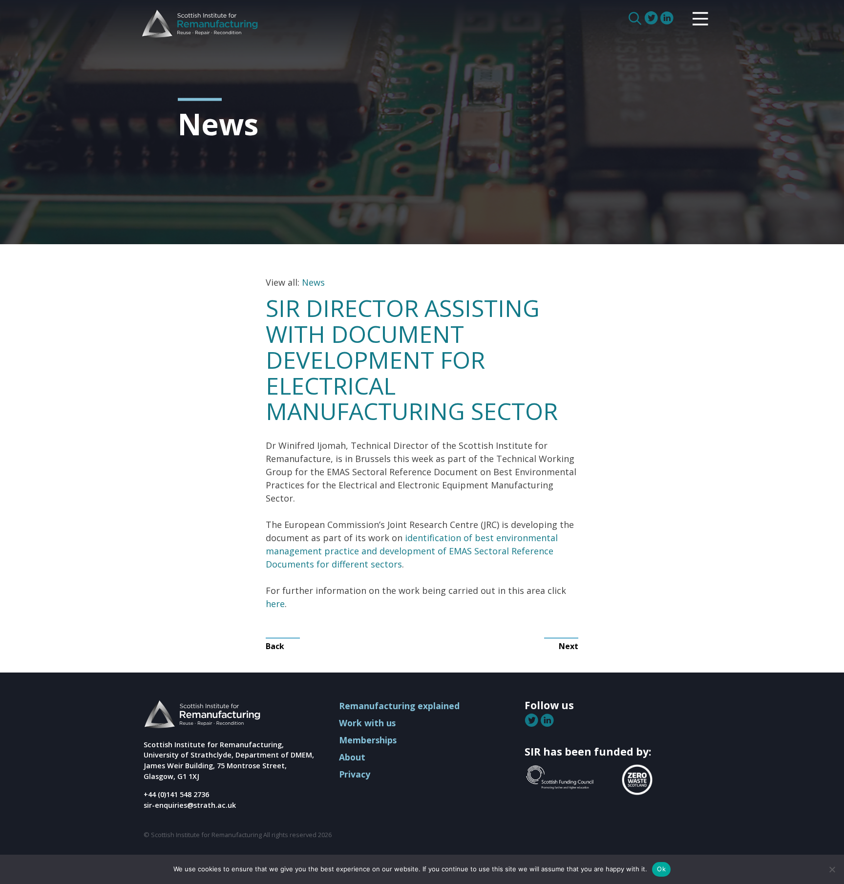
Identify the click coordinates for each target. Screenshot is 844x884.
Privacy (354, 774)
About (352, 757)
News (313, 282)
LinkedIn (667, 18)
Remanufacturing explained (399, 706)
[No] (832, 869)
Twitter (652, 18)
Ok (661, 869)
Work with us (367, 723)
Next (568, 646)
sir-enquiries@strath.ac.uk (190, 805)
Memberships (368, 740)
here (275, 604)
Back (275, 646)
